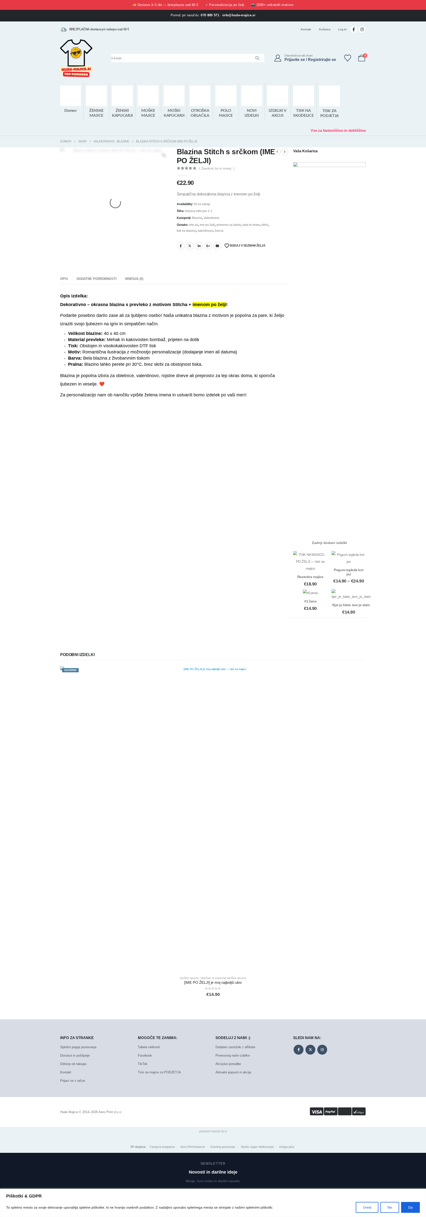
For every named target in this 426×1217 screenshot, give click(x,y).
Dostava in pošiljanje (75, 1055)
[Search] (257, 58)
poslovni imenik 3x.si (213, 1131)
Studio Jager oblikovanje (257, 1147)
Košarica (324, 29)
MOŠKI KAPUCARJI (174, 113)
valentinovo (205, 230)
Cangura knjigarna (162, 1147)
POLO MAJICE (226, 113)
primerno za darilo (228, 225)
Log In (342, 29)
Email (217, 246)
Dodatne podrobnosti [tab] (97, 279)
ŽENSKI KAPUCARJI (122, 113)
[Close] (421, 1193)
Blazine (197, 218)
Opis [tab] (64, 279)
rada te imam (251, 225)
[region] (213, 1203)
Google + (208, 246)
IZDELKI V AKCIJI (277, 113)
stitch (264, 225)
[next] (284, 151)
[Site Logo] (76, 58)
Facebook (181, 246)
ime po (193, 225)
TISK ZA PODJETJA (329, 113)
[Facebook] (353, 29)
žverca (218, 230)
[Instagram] (362, 29)
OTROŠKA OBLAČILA (200, 113)
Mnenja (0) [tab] (134, 279)
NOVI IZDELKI (252, 113)
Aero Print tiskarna (192, 1147)
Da (410, 1207)
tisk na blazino (186, 230)
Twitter (190, 246)
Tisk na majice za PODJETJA (159, 1072)
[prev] (277, 151)
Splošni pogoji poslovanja (78, 1047)
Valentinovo (211, 218)
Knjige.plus (286, 1147)
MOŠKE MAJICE (148, 113)
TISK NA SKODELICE (303, 113)
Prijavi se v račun (72, 1080)
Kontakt (306, 29)
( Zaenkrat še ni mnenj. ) (216, 168)
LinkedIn (199, 246)
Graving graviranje (222, 1147)
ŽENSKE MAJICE (96, 113)
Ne (390, 1207)
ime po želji (207, 225)
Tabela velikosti (149, 1047)
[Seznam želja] (347, 58)
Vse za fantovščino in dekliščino (338, 130)
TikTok (142, 1064)
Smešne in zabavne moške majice (223, 978)
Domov (70, 111)
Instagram (322, 1050)
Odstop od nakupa (73, 1064)
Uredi (367, 1207)
